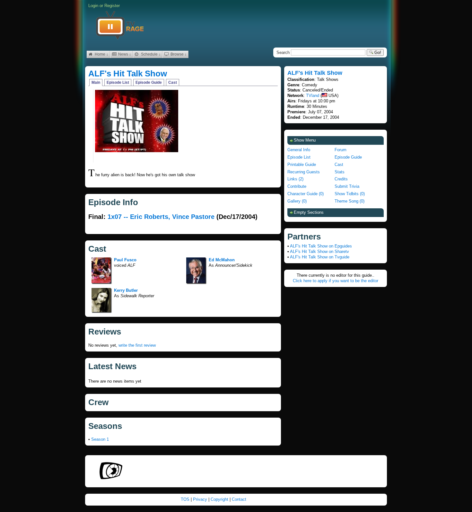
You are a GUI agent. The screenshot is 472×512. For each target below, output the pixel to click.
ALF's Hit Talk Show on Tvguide (319, 257)
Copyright (220, 499)
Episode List (118, 82)
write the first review (137, 345)
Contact (239, 499)
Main (96, 82)
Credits (341, 179)
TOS (186, 499)
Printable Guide (301, 164)
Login (93, 5)
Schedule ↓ (150, 54)
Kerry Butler (126, 290)
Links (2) (295, 179)
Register (112, 5)
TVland (312, 95)
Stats (340, 171)
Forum (340, 149)
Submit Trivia (347, 186)
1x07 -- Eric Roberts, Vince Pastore (161, 216)
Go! (377, 52)
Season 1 (100, 439)
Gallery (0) (297, 201)
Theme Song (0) (349, 201)
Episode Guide (148, 82)
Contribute (296, 186)
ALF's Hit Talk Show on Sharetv (319, 251)
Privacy (200, 499)
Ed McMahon (222, 259)
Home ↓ (101, 54)
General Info (298, 149)
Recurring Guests (303, 171)
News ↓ (124, 54)
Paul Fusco (125, 259)
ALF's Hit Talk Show (127, 73)
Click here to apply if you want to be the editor (335, 280)
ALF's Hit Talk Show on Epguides (321, 246)
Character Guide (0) (305, 193)
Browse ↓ (178, 54)
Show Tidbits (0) (350, 193)
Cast (172, 82)
